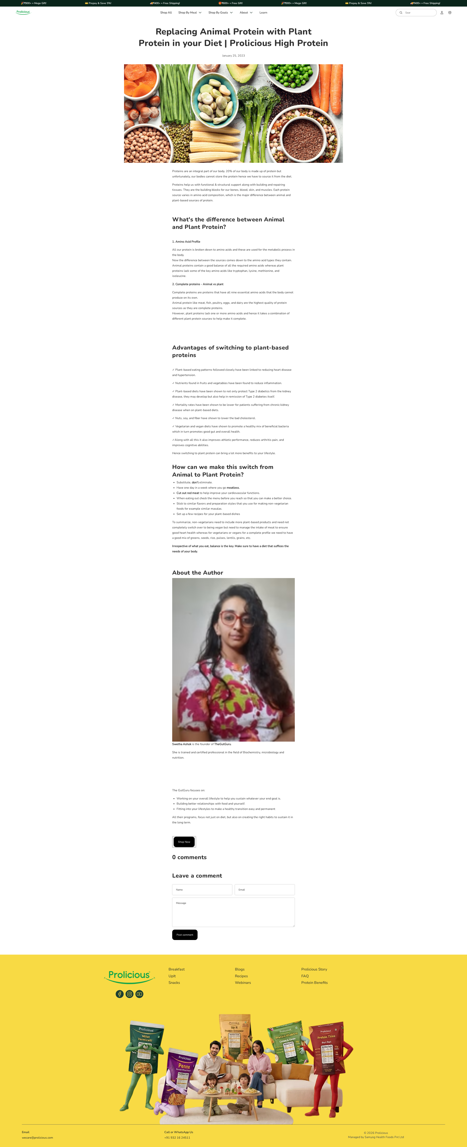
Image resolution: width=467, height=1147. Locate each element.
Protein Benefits (314, 982)
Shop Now (184, 842)
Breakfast (177, 969)
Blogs (240, 969)
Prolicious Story (314, 969)
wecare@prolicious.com (37, 1138)
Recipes (241, 976)
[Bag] (450, 13)
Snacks (174, 982)
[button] (416, 12)
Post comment (185, 935)
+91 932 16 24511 (177, 1138)
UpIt (172, 976)
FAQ (305, 976)
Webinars (243, 982)
